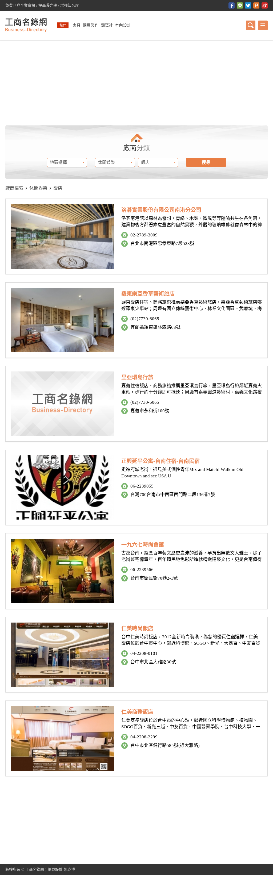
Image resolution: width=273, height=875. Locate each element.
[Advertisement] (136, 82)
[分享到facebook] (231, 5)
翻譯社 (107, 25)
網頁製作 (91, 25)
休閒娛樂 (38, 188)
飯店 (57, 188)
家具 (77, 25)
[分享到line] (240, 5)
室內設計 (123, 25)
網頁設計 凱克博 (61, 870)
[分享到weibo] (265, 5)
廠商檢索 (14, 188)
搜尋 (206, 162)
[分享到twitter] (248, 5)
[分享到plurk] (256, 5)
